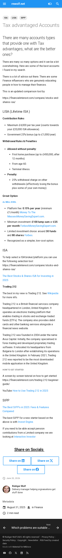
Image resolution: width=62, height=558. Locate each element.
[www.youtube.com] (4, 552)
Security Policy (9, 540)
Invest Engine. (26, 421)
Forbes (24, 225)
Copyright (21, 540)
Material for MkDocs (22, 547)
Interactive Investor (25, 436)
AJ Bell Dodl (9, 202)
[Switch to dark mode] (50, 4)
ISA (5, 18)
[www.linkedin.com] (21, 552)
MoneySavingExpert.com (30, 216)
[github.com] (10, 552)
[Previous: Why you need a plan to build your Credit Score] (4, 527)
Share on (15, 460)
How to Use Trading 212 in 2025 (30, 390)
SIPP (23, 18)
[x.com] (15, 552)
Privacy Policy (48, 537)
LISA (14, 18)
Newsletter (33, 540)
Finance (38, 507)
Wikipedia (52, 293)
